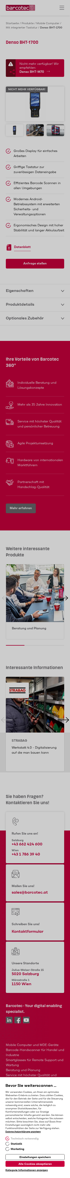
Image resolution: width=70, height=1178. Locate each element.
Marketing (17, 1149)
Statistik (16, 1143)
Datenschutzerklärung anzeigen (23, 1131)
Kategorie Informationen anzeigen (26, 1170)
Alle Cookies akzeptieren (35, 1164)
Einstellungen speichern (35, 1157)
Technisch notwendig (25, 1138)
